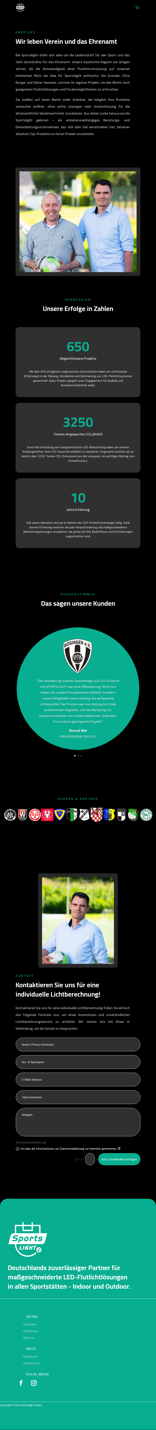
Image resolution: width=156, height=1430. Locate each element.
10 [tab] (105, 822)
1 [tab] (54, 822)
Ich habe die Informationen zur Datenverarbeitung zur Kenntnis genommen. (69, 1148)
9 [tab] (99, 822)
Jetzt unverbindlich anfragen (119, 1159)
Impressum (30, 1356)
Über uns (29, 1337)
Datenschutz (31, 1363)
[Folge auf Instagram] (34, 1383)
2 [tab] (59, 822)
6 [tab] (82, 822)
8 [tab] (94, 822)
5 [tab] (76, 822)
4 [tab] (71, 822)
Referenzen (30, 1331)
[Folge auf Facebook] (21, 1383)
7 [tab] (88, 822)
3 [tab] (65, 822)
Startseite (29, 1324)
